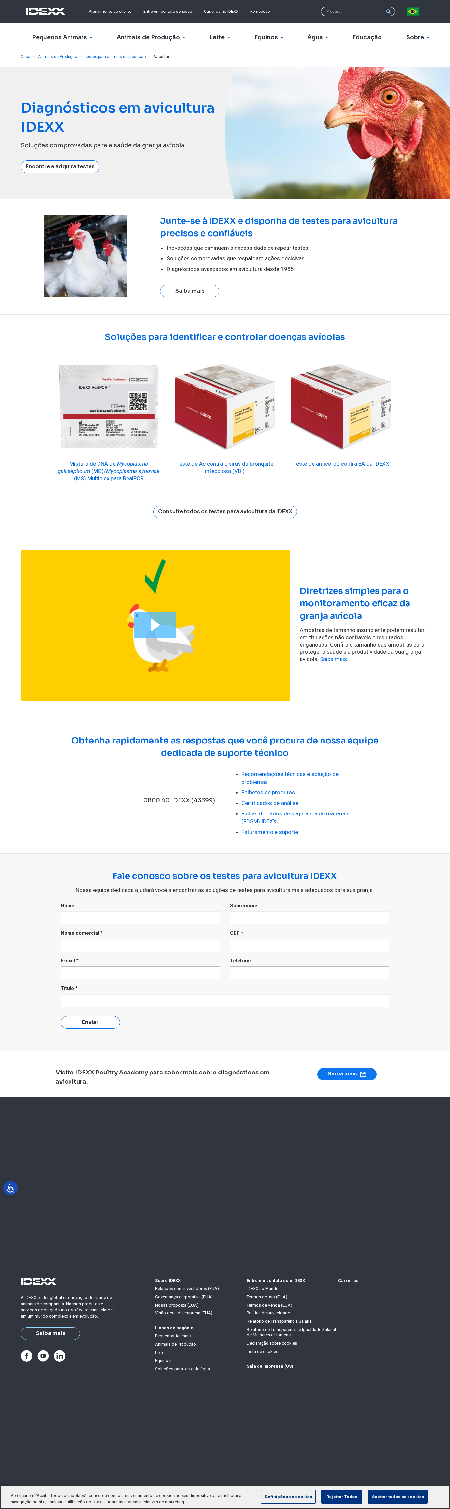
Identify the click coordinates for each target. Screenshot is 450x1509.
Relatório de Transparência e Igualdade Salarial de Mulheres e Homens (291, 1332)
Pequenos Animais (173, 1335)
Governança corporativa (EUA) (184, 1296)
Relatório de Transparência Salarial (280, 1321)
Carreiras (348, 1280)
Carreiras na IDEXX (221, 11)
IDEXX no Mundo (263, 1288)
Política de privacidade (268, 1312)
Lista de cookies (262, 1351)
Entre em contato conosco (167, 11)
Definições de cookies (288, 1496)
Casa (25, 56)
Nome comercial (82, 933)
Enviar (90, 1022)
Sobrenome (243, 905)
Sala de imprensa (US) (270, 1366)
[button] (155, 625)
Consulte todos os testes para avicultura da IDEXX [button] (225, 511)
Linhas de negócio (174, 1327)
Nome (67, 905)
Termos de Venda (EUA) (269, 1305)
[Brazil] (414, 11)
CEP (236, 933)
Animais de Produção (57, 56)
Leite (159, 1352)
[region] (225, 1497)
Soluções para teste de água (182, 1368)
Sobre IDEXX (168, 1280)
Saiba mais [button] (190, 291)
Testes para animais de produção (115, 56)
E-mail (70, 961)
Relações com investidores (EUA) (187, 1288)
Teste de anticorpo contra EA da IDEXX (341, 463)
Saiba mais (333, 659)
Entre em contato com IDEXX (276, 1280)
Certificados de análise (269, 803)
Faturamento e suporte (269, 832)
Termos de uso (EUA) (267, 1296)
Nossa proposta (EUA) (177, 1305)
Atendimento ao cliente (110, 11)
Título (69, 988)
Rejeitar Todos (341, 1496)
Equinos (163, 1360)
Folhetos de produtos (268, 792)
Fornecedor (260, 11)
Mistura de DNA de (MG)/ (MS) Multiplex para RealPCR (109, 471)
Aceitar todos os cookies (398, 1496)
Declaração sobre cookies (272, 1343)
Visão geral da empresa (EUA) (183, 1312)
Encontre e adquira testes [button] (60, 166)
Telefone (240, 961)
